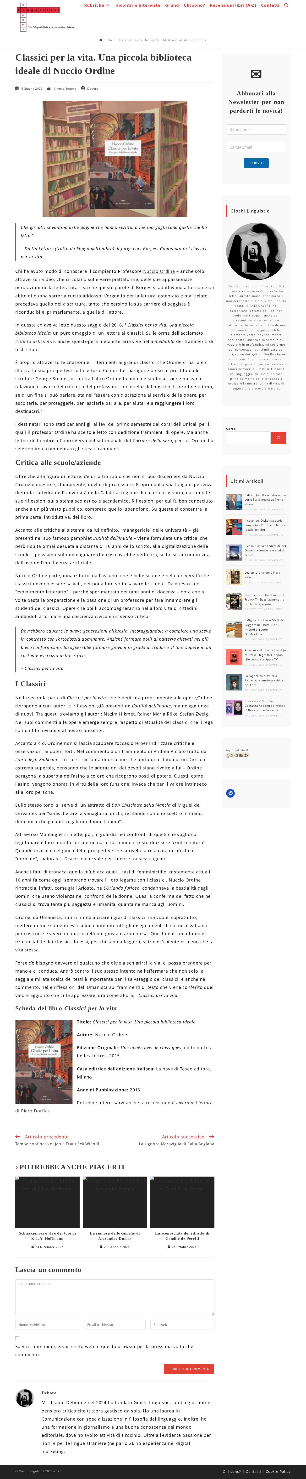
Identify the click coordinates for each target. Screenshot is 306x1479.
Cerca (231, 429)
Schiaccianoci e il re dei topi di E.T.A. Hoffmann (47, 1235)
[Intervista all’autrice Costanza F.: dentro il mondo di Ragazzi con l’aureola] (234, 708)
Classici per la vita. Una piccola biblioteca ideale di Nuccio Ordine (162, 40)
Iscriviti (256, 163)
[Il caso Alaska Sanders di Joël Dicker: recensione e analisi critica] (234, 553)
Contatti (253, 1471)
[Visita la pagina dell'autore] (24, 1398)
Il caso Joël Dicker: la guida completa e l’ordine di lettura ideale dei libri (265, 525)
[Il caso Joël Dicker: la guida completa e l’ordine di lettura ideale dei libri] (234, 527)
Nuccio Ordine (159, 271)
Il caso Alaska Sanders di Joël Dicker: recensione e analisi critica (265, 550)
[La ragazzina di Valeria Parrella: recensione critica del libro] (234, 682)
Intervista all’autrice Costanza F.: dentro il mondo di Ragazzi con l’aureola (265, 705)
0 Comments (275, 509)
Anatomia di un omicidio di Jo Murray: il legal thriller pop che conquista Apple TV (265, 654)
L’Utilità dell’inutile (35, 341)
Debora (92, 89)
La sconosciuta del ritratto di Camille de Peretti (182, 1235)
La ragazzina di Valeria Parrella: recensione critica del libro (264, 680)
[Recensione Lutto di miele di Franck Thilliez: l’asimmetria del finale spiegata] (234, 601)
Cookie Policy (278, 1471)
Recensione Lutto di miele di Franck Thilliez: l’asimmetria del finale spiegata (264, 599)
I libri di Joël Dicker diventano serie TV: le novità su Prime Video (265, 499)
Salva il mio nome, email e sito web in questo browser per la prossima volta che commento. (104, 1350)
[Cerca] (278, 437)
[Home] (100, 40)
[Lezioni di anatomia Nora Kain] (234, 577)
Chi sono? (232, 1471)
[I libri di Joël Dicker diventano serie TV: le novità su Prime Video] (234, 502)
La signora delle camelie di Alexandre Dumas (115, 1235)
